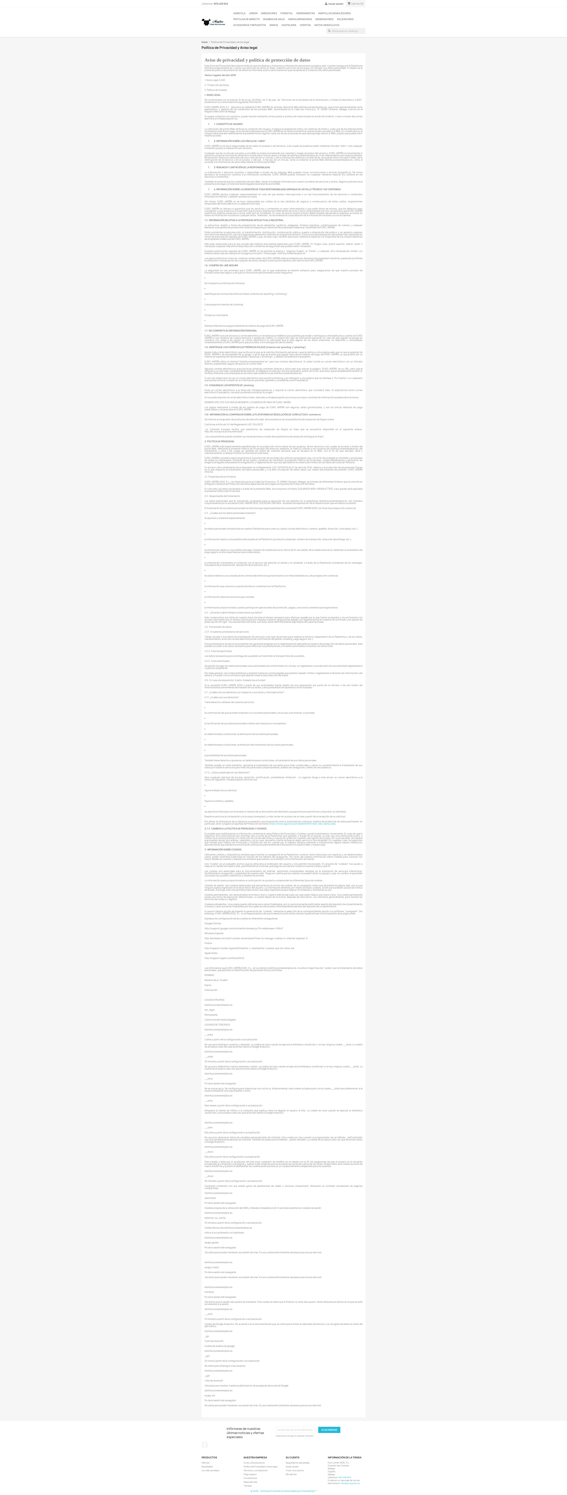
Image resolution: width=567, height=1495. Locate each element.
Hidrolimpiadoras (300, 19)
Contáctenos (250, 1478)
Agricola (239, 13)
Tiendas (248, 1485)
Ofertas (305, 25)
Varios (273, 25)
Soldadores (345, 19)
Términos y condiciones (256, 1470)
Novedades (207, 1466)
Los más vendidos (210, 1470)
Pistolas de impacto (246, 19)
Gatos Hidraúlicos (326, 25)
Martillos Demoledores (334, 13)
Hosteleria (288, 25)
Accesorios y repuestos (249, 25)
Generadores (324, 19)
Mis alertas (291, 1474)
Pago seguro (250, 1474)
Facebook (205, 1445)
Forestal (286, 13)
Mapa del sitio (250, 1482)
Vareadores (269, 13)
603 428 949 (221, 3)
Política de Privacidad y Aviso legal (260, 1466)
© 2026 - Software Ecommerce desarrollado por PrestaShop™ (284, 1491)
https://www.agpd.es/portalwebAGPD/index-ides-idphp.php (302, 823)
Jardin (253, 13)
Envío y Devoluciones (254, 1462)
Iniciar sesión (292, 1466)
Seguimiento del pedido (298, 1462)
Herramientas (305, 13)
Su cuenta (292, 1457)
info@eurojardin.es (350, 1483)
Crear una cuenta (295, 1470)
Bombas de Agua (274, 19)
